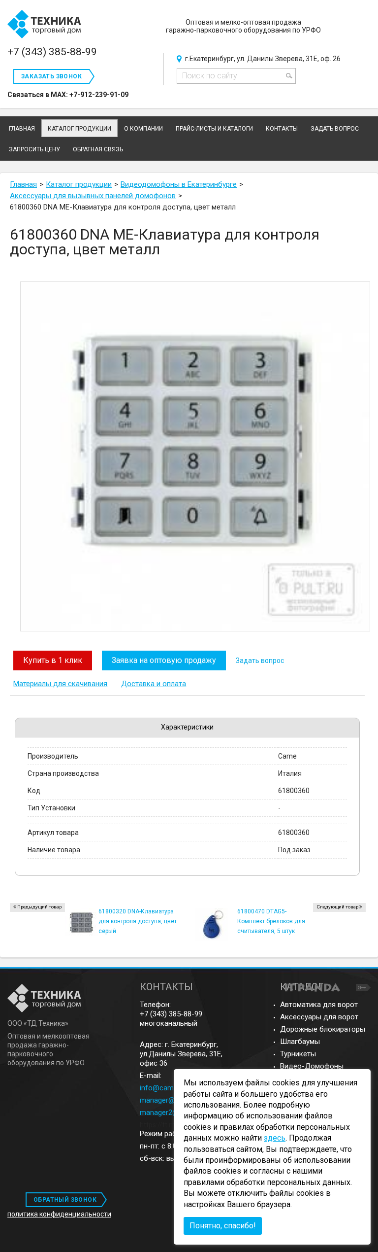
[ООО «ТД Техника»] (44, 24)
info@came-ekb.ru (170, 1087)
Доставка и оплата (153, 683)
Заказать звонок (51, 76)
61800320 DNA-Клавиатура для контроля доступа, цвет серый (137, 921)
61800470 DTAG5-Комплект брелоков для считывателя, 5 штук (271, 921)
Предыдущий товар (39, 906)
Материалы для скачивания (60, 683)
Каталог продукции (79, 128)
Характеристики (187, 727)
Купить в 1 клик (52, 660)
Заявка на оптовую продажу (164, 660)
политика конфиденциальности (59, 1214)
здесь (274, 1138)
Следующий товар (337, 906)
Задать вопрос (260, 660)
